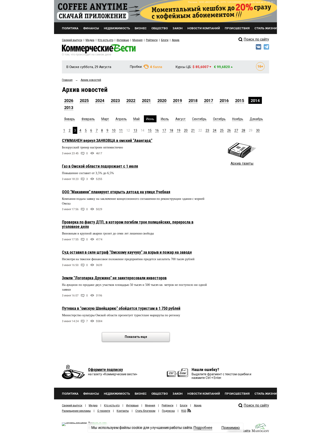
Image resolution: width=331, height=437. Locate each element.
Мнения (137, 40)
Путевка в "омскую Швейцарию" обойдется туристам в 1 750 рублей (121, 308)
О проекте (103, 410)
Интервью (123, 40)
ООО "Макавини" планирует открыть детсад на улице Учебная (116, 191)
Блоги (164, 40)
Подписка (168, 410)
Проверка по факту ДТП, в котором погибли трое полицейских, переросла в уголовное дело (127, 224)
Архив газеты (242, 163)
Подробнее (202, 428)
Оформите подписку (105, 369)
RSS (183, 410)
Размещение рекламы (76, 410)
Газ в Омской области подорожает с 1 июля (100, 166)
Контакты (123, 410)
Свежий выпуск (72, 40)
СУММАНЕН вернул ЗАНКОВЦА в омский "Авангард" (107, 140)
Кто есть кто (105, 40)
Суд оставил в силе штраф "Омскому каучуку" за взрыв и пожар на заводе (127, 252)
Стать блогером (145, 410)
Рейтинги (152, 40)
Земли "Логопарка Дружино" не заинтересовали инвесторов (114, 277)
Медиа (90, 40)
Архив (175, 40)
